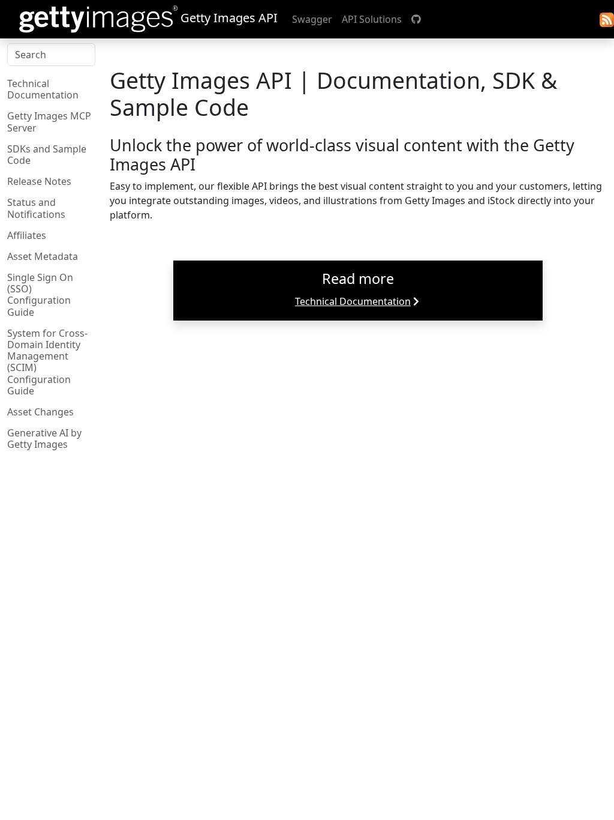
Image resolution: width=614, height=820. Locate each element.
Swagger (312, 19)
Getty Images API (227, 18)
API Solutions (372, 19)
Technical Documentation (353, 301)
